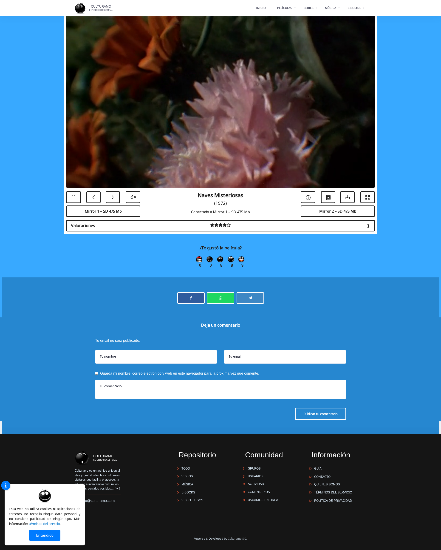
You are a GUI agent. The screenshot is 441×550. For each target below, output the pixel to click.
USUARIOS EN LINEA (261, 500)
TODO (184, 468)
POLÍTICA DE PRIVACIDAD (331, 500)
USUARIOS (254, 476)
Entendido (45, 535)
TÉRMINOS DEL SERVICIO (331, 492)
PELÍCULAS (284, 8)
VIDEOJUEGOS (191, 500)
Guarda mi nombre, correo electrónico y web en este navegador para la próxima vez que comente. (179, 373)
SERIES (309, 8)
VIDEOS (186, 476)
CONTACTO (321, 477)
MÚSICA (330, 8)
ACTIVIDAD (254, 484)
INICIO (261, 8)
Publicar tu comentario (320, 414)
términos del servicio (44, 524)
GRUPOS (253, 468)
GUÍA (316, 468)
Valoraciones (83, 225)
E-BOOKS (354, 8)
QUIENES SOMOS (325, 484)
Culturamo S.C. (237, 539)
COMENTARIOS (257, 492)
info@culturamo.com (96, 501)
